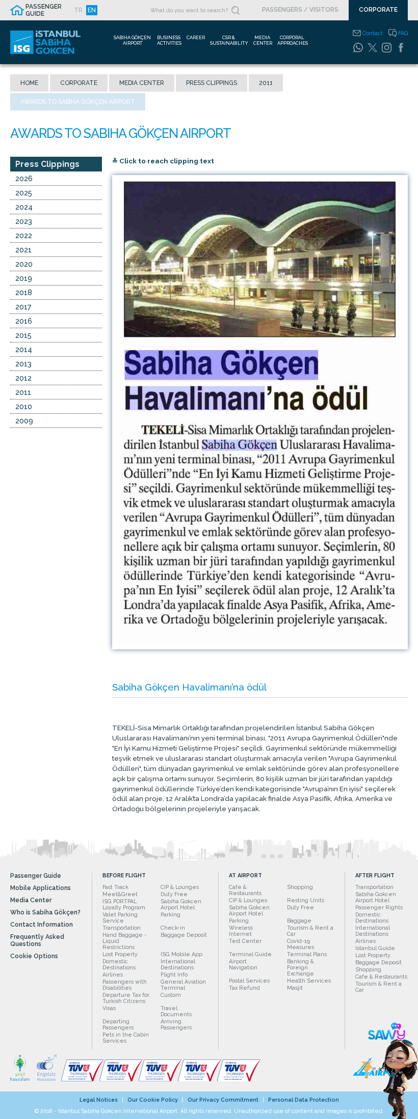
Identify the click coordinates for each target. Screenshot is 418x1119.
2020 (24, 264)
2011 (266, 83)
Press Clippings (211, 83)
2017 (23, 306)
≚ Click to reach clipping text (163, 161)
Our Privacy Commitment (223, 1100)
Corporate (78, 83)
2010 (23, 406)
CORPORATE (378, 9)
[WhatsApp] (358, 47)
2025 (23, 192)
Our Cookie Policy (152, 1100)
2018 (23, 292)
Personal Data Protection (303, 1100)
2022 (23, 235)
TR (78, 10)
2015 (23, 335)
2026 (24, 178)
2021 (23, 249)
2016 (23, 321)
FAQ (403, 33)
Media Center (141, 83)
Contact (372, 33)
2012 (23, 378)
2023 (23, 221)
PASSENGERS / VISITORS (300, 9)
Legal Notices (99, 1100)
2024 (24, 207)
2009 (24, 420)
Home (29, 83)
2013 (23, 363)
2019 (23, 278)
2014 (23, 349)
